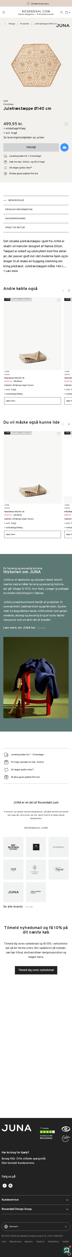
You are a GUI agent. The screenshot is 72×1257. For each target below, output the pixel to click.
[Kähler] (36, 847)
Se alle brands (13, 906)
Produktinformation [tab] (18, 209)
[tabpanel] (36, 256)
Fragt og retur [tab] (15, 227)
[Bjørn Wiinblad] (59, 870)
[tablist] (36, 214)
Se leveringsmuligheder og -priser (23, 137)
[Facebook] (5, 1186)
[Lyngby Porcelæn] (36, 870)
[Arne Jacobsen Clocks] (36, 892)
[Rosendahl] (59, 847)
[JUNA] (13, 892)
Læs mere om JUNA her (19, 628)
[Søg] (62, 12)
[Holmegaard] (13, 870)
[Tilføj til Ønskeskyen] (64, 147)
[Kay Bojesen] (13, 847)
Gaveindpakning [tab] (15, 218)
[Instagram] (10, 1186)
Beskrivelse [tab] (16, 200)
